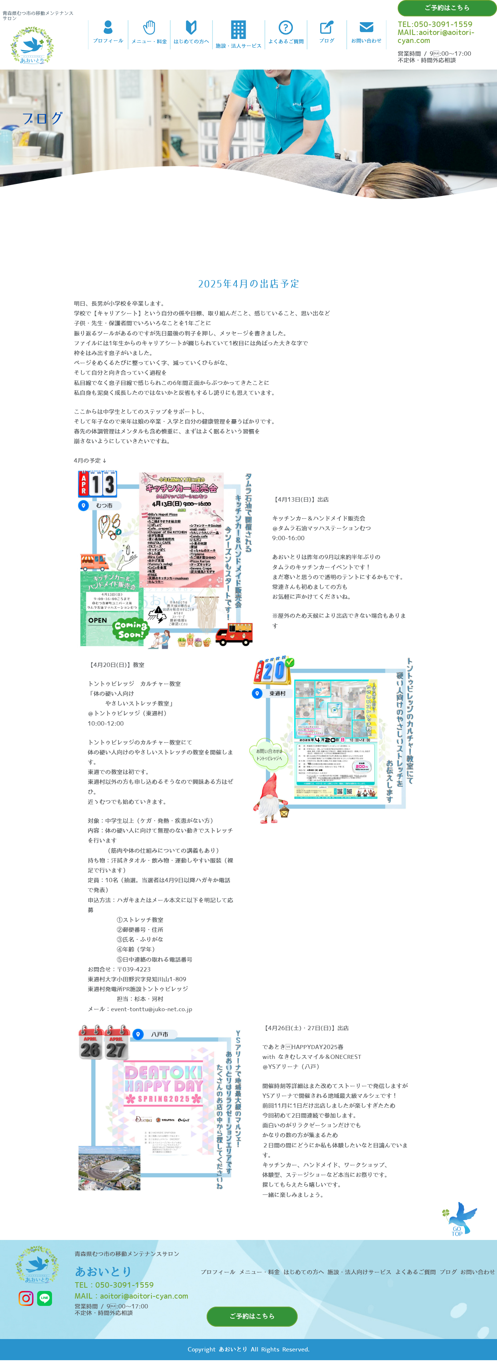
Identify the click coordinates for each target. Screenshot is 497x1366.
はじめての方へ (303, 1272)
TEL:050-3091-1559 (435, 25)
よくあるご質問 (415, 1272)
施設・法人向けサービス (359, 1272)
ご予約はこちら (447, 8)
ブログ (448, 1272)
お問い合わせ (477, 1272)
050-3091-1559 (124, 1285)
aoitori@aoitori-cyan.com (144, 1296)
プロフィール (217, 1272)
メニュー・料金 (259, 1272)
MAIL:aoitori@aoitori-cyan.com (436, 37)
